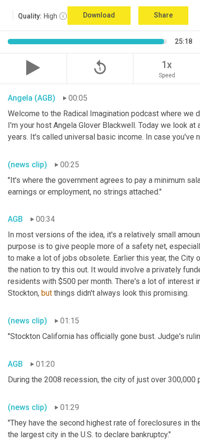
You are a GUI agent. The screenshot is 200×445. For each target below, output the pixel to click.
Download (99, 15)
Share (163, 15)
